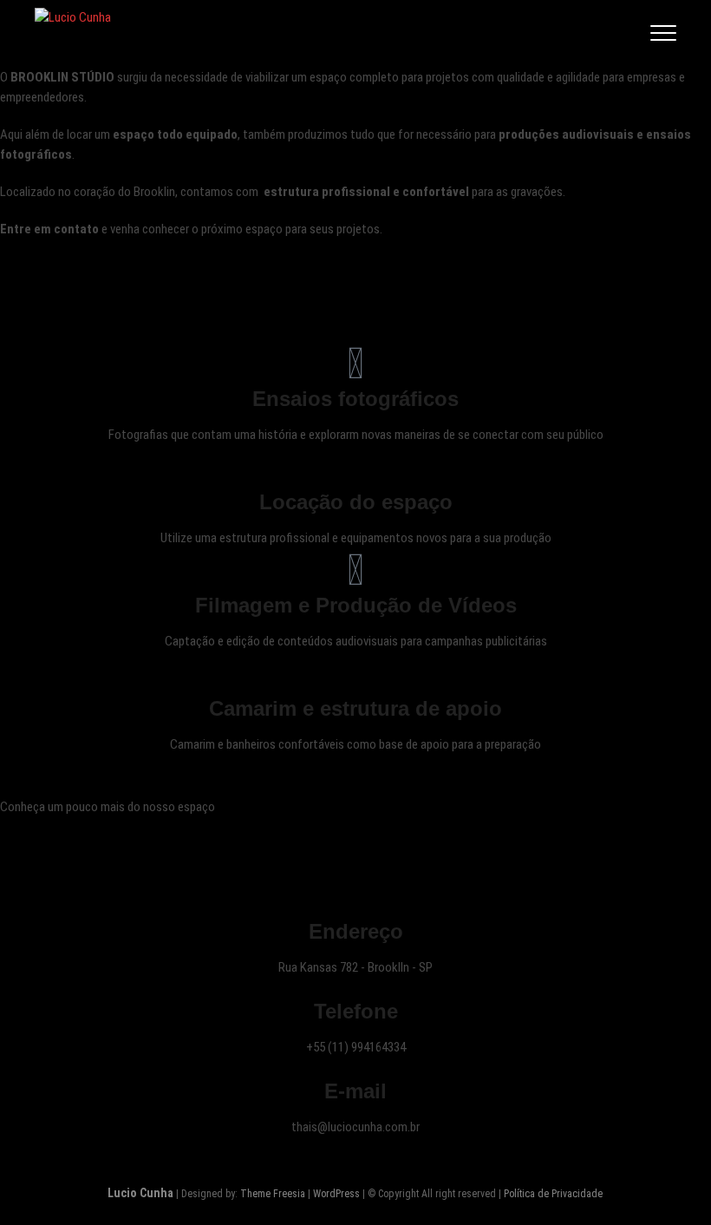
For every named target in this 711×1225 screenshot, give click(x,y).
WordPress (336, 1194)
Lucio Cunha (140, 1193)
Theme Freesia (272, 1194)
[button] (17, 47)
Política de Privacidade (553, 1194)
